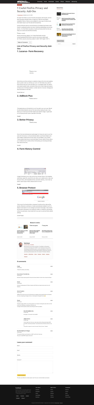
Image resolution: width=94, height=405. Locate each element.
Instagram (47, 254)
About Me (26, 254)
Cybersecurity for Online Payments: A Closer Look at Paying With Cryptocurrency (69, 35)
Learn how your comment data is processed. (40, 377)
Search (74, 43)
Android (51, 391)
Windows (68, 1)
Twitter (35, 254)
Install (18, 116)
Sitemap (61, 402)
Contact (66, 391)
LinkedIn (43, 254)
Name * (18, 345)
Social (45, 1)
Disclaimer (67, 395)
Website (18, 355)
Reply (52, 266)
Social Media (38, 395)
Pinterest (25, 256)
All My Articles (31, 254)
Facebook (39, 254)
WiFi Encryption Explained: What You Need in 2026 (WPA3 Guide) (34, 232)
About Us (67, 389)
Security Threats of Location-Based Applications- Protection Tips (22, 232)
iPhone (62, 1)
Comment (19, 359)
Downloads (51, 1)
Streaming (39, 1)
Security (19, 4)
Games (57, 1)
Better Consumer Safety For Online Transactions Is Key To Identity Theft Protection (68, 19)
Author (66, 393)
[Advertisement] (35, 61)
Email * (18, 350)
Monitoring (74, 1)
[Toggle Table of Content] (29, 42)
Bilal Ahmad (20, 15)
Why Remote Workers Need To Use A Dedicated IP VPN (47, 231)
